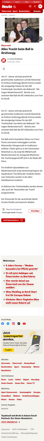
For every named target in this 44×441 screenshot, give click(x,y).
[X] (8, 323)
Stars (3, 380)
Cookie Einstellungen (9, 437)
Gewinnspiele (25, 392)
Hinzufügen (35, 211)
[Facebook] (2, 323)
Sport (15, 11)
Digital (26, 380)
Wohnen (16, 396)
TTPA (32, 429)
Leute (10, 380)
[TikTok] (18, 323)
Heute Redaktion (16, 59)
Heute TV (31, 383)
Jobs (26, 2)
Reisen (12, 399)
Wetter (36, 367)
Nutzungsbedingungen (29, 433)
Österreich (6, 11)
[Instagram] (13, 323)
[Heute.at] (7, 6)
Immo (17, 2)
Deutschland (29, 363)
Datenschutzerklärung (10, 433)
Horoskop (35, 380)
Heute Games (7, 383)
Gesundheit (6, 396)
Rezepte (37, 392)
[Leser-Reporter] (30, 6)
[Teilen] (3, 68)
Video (19, 399)
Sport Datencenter (9, 392)
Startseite (4, 15)
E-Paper (7, 2)
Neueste (37, 11)
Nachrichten (6, 367)
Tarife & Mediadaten (20, 429)
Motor (4, 399)
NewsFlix (36, 2)
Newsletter (6, 370)
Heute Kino (19, 383)
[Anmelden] (35, 6)
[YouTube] (24, 323)
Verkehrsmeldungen (30, 396)
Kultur (18, 380)
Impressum (5, 429)
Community (26, 367)
